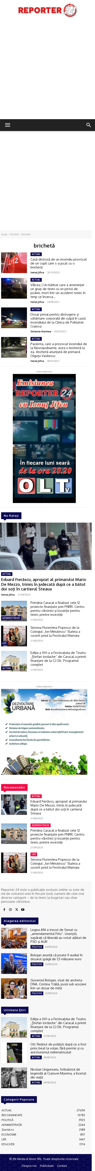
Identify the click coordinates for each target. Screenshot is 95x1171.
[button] (7, 125)
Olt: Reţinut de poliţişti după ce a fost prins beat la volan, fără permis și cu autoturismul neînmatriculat (58, 1048)
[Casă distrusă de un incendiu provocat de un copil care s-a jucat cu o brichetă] (14, 262)
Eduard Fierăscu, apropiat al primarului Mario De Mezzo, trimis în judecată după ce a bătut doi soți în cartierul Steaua (43, 584)
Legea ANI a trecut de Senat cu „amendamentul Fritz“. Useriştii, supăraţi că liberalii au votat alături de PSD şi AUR (58, 936)
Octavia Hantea (40, 331)
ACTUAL (6, 573)
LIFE (4, 643)
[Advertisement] (47, 69)
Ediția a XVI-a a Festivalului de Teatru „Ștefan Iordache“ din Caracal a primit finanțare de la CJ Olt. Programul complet (58, 659)
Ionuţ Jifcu (8, 594)
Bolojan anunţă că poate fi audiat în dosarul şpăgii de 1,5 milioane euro (56, 957)
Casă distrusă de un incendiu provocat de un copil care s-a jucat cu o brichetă (58, 263)
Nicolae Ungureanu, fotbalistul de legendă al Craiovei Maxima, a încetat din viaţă (58, 1073)
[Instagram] (10, 910)
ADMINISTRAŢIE (11, 618)
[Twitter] (16, 910)
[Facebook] (4, 910)
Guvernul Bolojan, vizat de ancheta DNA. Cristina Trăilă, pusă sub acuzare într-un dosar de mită (58, 984)
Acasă (4, 234)
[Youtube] (23, 910)
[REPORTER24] (47, 10)
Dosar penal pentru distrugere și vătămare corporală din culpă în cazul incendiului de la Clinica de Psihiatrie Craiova (58, 320)
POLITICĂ (37, 946)
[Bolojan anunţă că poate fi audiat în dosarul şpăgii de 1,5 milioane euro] (14, 963)
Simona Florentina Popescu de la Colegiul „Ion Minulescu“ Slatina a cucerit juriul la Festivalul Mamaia (55, 631)
